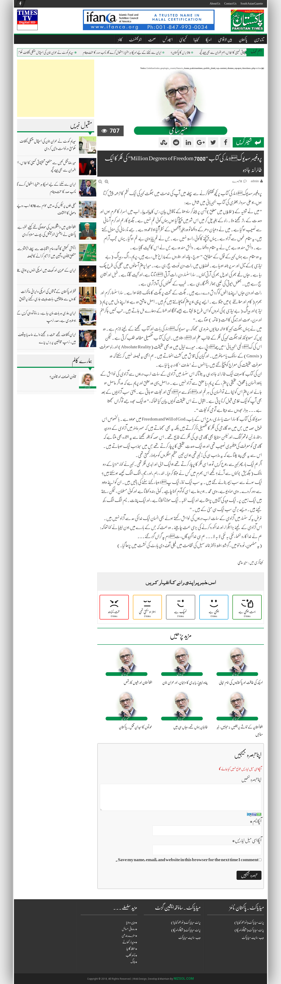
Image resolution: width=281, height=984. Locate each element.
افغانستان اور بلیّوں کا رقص (138, 682)
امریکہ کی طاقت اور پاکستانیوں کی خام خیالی (241, 682)
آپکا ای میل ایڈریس (246, 840)
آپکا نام (255, 821)
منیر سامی (242, 562)
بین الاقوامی (225, 39)
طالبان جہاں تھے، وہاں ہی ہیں (190, 727)
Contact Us (230, 3)
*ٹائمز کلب (131, 955)
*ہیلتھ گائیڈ (131, 948)
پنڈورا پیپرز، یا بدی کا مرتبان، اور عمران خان (185, 682)
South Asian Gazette (251, 3)
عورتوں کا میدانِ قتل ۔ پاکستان (135, 727)
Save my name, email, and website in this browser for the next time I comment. (186, 860)
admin (255, 181)
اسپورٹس (168, 39)
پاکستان (243, 39)
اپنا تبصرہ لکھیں (251, 779)
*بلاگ (133, 961)
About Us (215, 3)
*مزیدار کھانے (129, 942)
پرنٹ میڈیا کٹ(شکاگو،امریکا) (186, 930)
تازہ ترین (259, 39)
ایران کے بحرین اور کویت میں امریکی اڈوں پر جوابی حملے (46, 270)
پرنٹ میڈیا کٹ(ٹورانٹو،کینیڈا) (186, 922)
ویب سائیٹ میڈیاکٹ (189, 937)
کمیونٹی (183, 39)
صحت (152, 39)
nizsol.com (184, 979)
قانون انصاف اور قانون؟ (63, 376)
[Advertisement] (55, 88)
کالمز (120, 39)
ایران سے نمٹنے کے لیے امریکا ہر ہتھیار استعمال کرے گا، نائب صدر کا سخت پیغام (132, 52)
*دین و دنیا (131, 922)
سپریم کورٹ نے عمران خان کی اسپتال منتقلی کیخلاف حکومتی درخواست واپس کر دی (44, 52)
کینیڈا (196, 39)
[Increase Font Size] (107, 181)
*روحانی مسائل (129, 929)
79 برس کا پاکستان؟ (191, 52)
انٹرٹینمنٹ (135, 39)
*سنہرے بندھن (129, 935)
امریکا (208, 39)
